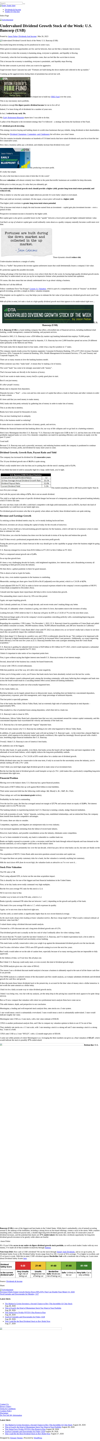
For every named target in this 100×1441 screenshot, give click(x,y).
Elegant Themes (16, 1438)
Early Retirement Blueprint (13, 118)
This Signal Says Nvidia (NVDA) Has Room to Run (25, 1312)
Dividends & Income (13, 10)
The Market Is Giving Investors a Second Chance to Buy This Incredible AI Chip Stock (38, 1304)
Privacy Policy (5, 1406)
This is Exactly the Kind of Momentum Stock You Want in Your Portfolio (33, 1308)
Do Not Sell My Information (11, 1415)
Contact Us (4, 1404)
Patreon (48, 1248)
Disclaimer (4, 1413)
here (25, 1258)
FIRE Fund (55, 97)
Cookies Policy (6, 1411)
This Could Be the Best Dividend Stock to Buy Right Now (27, 1321)
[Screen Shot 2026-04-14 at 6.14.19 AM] (31, 1329)
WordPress (38, 1438)
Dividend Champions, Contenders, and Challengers (30, 134)
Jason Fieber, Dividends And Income (22, 36)
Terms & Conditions (8, 1409)
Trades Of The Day (12, 12)
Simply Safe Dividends (66, 1252)
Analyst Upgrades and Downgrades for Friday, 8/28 (25, 1317)
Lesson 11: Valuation (38, 289)
